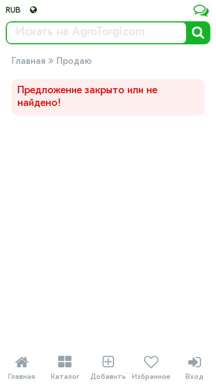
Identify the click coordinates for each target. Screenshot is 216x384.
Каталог (65, 368)
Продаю (74, 61)
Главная (29, 61)
